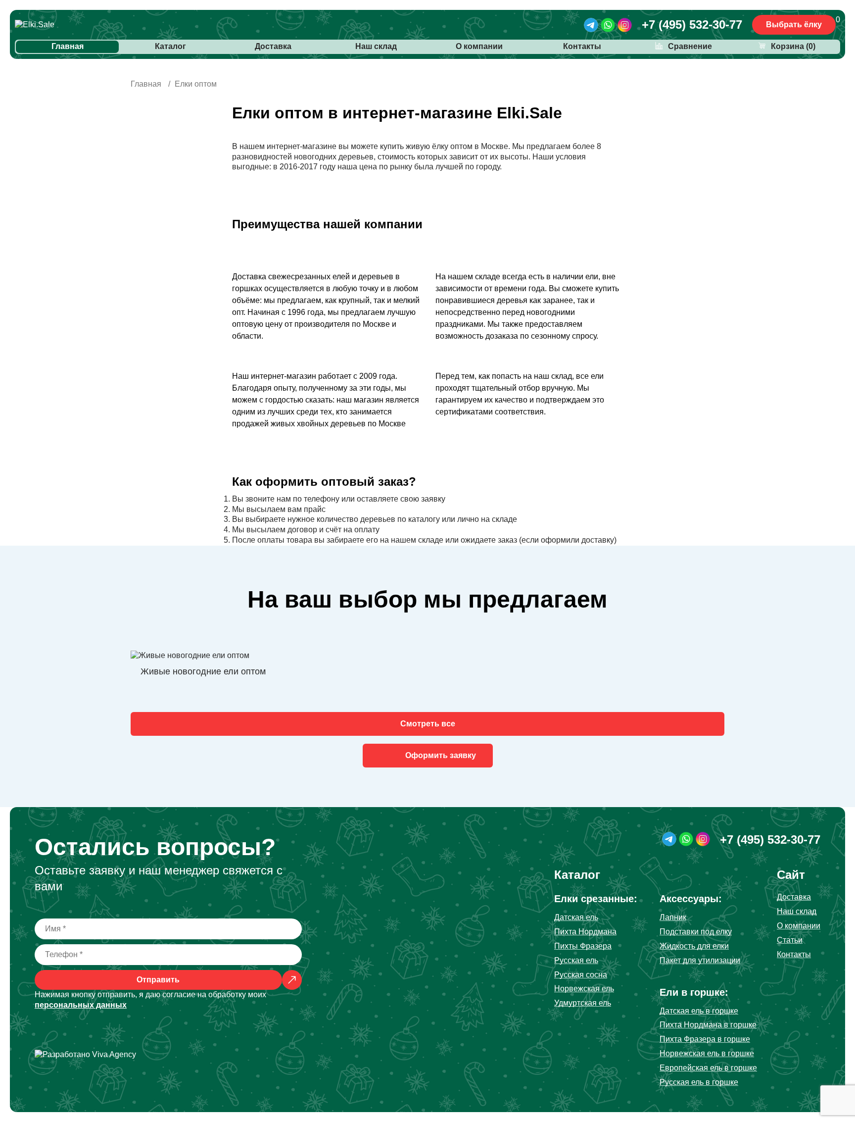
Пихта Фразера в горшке (705, 1039)
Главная (67, 46)
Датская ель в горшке (699, 1011)
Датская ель (576, 917)
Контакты (582, 46)
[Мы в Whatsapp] (608, 25)
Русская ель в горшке (699, 1082)
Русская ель (576, 960)
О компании (479, 46)
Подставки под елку (696, 931)
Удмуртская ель (582, 1003)
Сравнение (690, 46)
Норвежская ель (584, 988)
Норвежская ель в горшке (707, 1053)
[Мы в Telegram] (591, 25)
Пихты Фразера (583, 946)
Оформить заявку (440, 755)
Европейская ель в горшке (708, 1068)
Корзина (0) (793, 46)
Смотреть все (427, 723)
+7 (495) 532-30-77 (692, 24)
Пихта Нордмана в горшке (708, 1024)
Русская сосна (580, 974)
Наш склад (376, 46)
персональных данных (81, 1005)
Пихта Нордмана (585, 931)
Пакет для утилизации (700, 960)
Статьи (790, 940)
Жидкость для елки (694, 946)
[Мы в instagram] (625, 25)
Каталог (170, 46)
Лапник (673, 917)
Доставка (273, 46)
